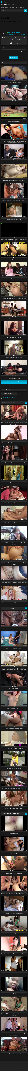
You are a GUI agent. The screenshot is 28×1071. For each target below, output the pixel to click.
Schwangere (14, 57)
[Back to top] (23, 1067)
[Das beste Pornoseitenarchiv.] (14, 34)
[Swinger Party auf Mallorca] (14, 32)
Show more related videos (14, 382)
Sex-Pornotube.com (7, 3)
